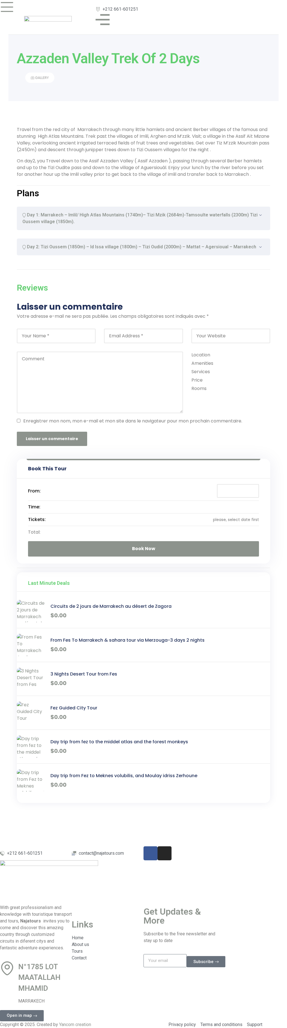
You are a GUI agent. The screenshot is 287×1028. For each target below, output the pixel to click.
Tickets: (37, 519)
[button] (22, 1015)
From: (34, 491)
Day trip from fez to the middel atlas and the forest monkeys (119, 742)
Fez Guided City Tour (73, 708)
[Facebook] (151, 853)
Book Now (143, 548)
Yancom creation (75, 1024)
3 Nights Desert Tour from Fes (83, 674)
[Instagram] (165, 853)
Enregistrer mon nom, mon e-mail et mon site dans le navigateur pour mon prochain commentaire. (132, 421)
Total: (34, 532)
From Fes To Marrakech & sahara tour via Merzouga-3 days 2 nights (127, 640)
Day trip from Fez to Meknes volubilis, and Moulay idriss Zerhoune (123, 775)
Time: (34, 507)
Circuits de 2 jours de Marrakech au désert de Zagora (111, 606)
